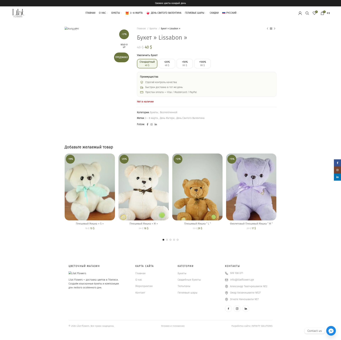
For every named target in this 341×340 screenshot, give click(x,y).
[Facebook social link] (147, 124)
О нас (138, 279)
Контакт (140, 292)
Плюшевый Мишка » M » (143, 223)
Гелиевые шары (187, 292)
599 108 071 (236, 273)
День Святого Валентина (190, 118)
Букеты (154, 28)
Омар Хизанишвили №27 (245, 292)
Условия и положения (173, 326)
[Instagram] (237, 308)
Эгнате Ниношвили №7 (244, 299)
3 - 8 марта (151, 118)
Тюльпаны (184, 286)
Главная (141, 28)
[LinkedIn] (245, 308)
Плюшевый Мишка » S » (90, 223)
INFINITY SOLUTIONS (261, 326)
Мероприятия (144, 286)
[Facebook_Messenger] (331, 331)
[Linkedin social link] (156, 124)
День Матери (167, 118)
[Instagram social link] (151, 124)
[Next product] (274, 29)
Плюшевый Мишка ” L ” (197, 223)
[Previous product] (267, 29)
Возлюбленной (168, 112)
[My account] (300, 13)
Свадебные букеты (189, 279)
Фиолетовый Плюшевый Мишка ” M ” (251, 223)
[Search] (307, 13)
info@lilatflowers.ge (242, 279)
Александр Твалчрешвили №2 (248, 286)
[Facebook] (228, 308)
